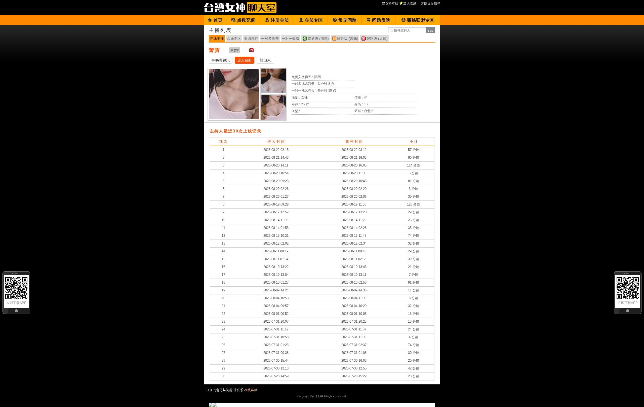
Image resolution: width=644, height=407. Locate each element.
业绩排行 (251, 39)
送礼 (267, 60)
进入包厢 (244, 60)
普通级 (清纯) (318, 39)
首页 (217, 20)
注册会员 (280, 20)
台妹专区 (234, 39)
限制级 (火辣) (377, 39)
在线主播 (217, 39)
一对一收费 (290, 39)
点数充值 (246, 20)
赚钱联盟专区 (420, 20)
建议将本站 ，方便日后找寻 (411, 3)
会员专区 (314, 20)
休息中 (234, 50)
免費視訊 (223, 60)
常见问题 (347, 20)
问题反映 (381, 20)
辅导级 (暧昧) (347, 39)
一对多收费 (270, 39)
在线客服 (250, 390)
